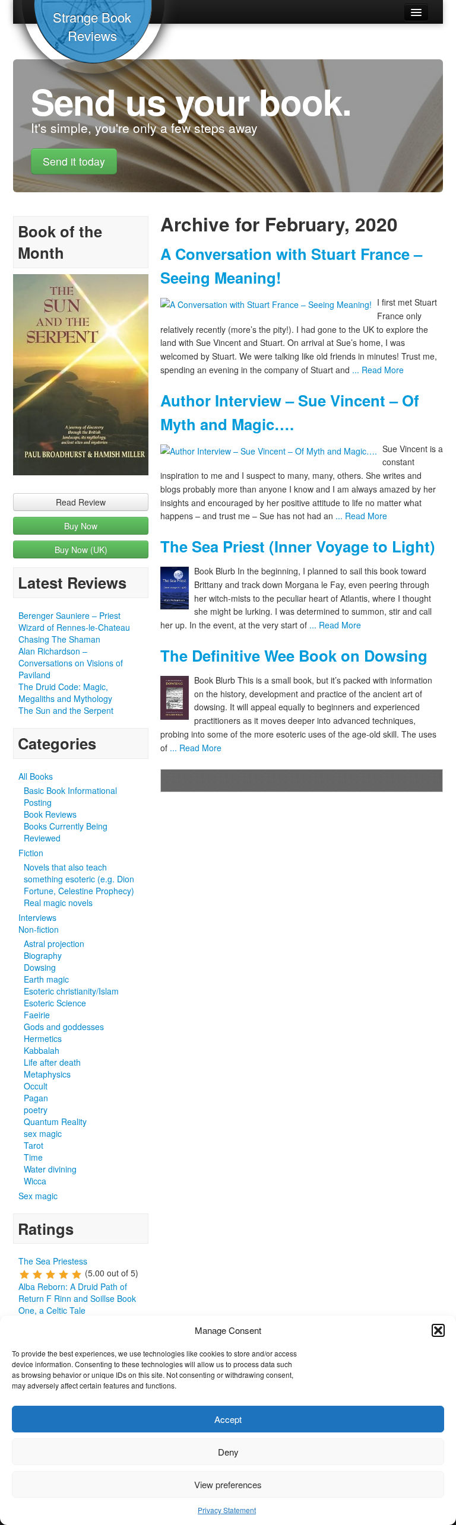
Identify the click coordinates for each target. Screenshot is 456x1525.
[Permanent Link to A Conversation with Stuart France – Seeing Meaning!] (268, 305)
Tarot (33, 1145)
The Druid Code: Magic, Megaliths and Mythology (65, 692)
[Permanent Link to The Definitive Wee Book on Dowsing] (177, 698)
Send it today (74, 161)
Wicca (35, 1181)
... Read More (377, 370)
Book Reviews (50, 814)
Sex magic (38, 1196)
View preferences (228, 1484)
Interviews (37, 917)
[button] (438, 1330)
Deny (228, 1451)
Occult (36, 1086)
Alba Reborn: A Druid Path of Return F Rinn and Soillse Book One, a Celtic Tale (77, 1298)
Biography (43, 955)
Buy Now (80, 526)
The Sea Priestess (52, 1261)
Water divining (50, 1169)
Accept (228, 1419)
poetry (36, 1110)
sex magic (43, 1133)
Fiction (30, 853)
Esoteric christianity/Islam (71, 991)
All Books (35, 776)
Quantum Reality (55, 1121)
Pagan (36, 1098)
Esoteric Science (55, 1003)
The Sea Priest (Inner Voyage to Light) (297, 546)
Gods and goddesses (64, 1026)
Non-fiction (38, 929)
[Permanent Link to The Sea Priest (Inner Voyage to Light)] (177, 588)
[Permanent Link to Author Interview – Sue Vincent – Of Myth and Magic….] (271, 451)
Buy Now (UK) (81, 549)
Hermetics (43, 1038)
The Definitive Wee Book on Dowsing (294, 655)
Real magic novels (58, 902)
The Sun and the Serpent (65, 710)
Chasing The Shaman (59, 639)
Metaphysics (47, 1074)
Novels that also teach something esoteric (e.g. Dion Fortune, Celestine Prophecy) (79, 879)
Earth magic (46, 979)
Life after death (52, 1062)
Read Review (81, 502)
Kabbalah (41, 1050)
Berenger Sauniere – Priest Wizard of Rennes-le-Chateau (74, 621)
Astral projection (54, 943)
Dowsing (40, 967)
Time (33, 1157)
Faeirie (37, 1015)
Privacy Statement (227, 1510)
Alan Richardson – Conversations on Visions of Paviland (70, 663)
